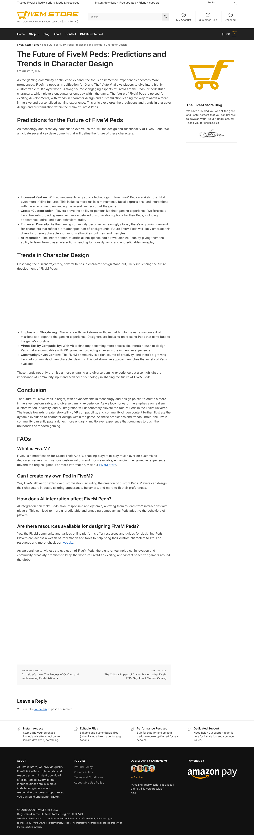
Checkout (231, 19)
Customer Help (208, 19)
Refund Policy (83, 767)
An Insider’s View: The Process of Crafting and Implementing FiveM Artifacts (50, 676)
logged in (40, 709)
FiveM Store (24, 44)
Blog (36, 44)
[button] (229, 34)
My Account (183, 19)
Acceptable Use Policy (89, 782)
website (67, 542)
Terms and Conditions (88, 777)
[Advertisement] (94, 165)
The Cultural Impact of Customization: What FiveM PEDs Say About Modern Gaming (136, 676)
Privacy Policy (83, 772)
